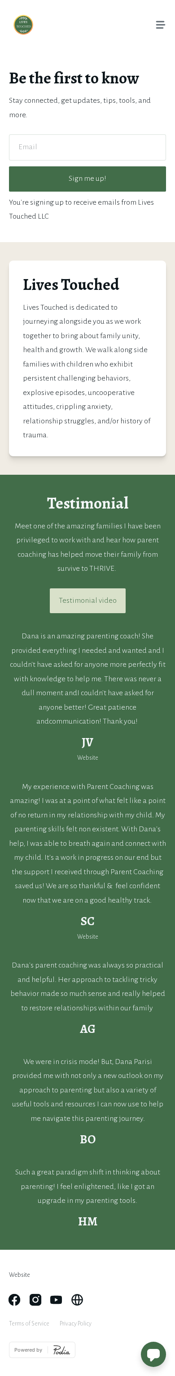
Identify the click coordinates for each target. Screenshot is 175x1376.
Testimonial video (88, 600)
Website (19, 1274)
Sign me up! (87, 178)
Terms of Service (29, 1323)
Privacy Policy (76, 1323)
